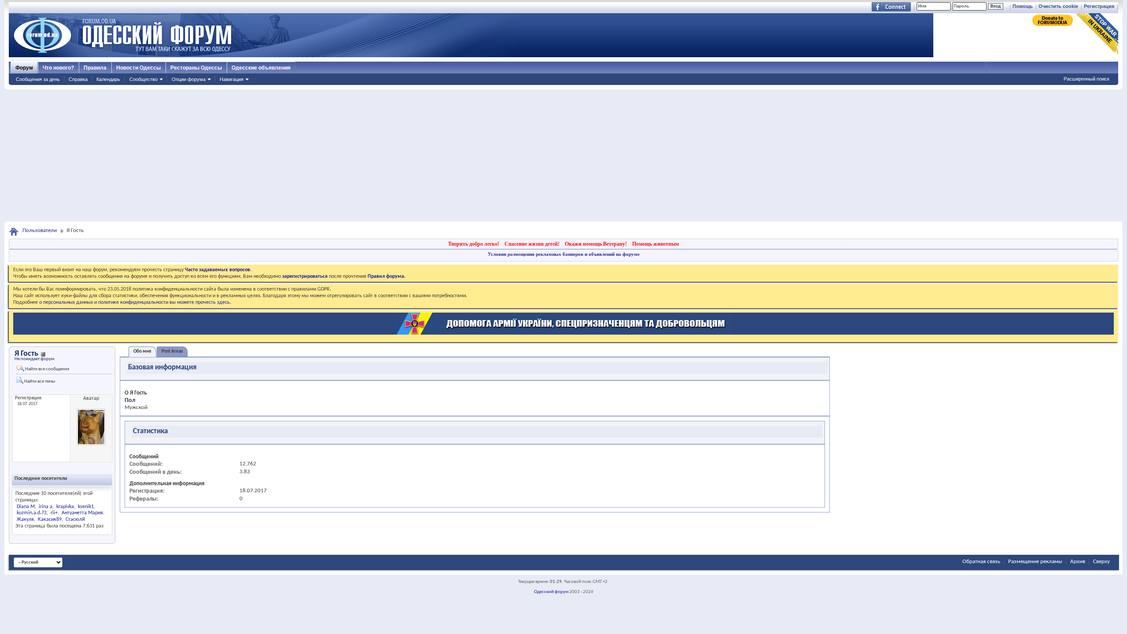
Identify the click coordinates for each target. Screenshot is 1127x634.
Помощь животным (655, 244)
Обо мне (142, 351)
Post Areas (172, 351)
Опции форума (189, 79)
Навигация (231, 79)
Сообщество (143, 79)
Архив (1077, 561)
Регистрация (1099, 6)
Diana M (26, 506)
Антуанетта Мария (82, 513)
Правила (95, 68)
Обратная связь (981, 561)
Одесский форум (551, 592)
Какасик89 (50, 519)
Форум (24, 68)
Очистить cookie (1058, 6)
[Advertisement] (563, 155)
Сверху (1101, 561)
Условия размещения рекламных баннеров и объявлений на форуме (564, 254)
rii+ (54, 513)
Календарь (108, 79)
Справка (78, 79)
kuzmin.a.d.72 (32, 513)
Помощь (1023, 6)
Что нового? (58, 68)
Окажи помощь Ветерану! (596, 244)
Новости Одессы (138, 68)
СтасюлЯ (75, 519)
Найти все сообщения (46, 369)
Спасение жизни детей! (532, 244)
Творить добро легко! (473, 244)
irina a (45, 506)
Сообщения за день (38, 79)
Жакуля (25, 519)
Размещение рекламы (1035, 561)
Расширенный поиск (1086, 78)
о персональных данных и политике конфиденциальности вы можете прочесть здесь (134, 302)
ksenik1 (86, 506)
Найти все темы (39, 381)
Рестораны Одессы (196, 68)
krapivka (65, 506)
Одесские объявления (261, 68)
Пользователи (39, 230)
